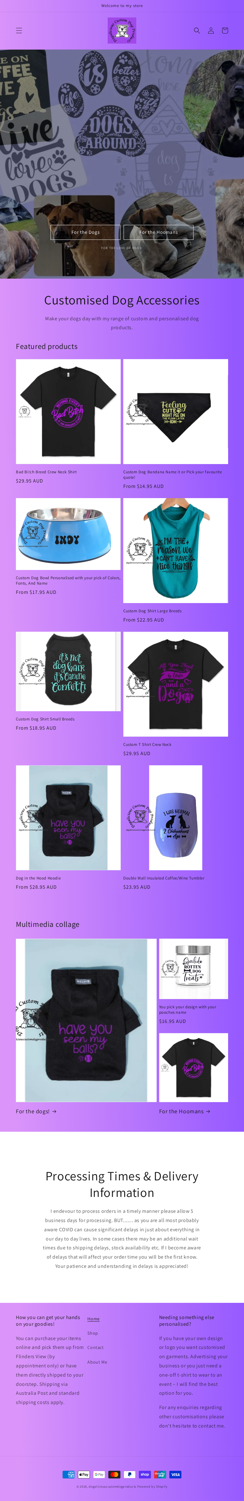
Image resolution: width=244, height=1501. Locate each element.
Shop (92, 1333)
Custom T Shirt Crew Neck (147, 744)
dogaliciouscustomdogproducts (112, 1486)
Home (93, 1319)
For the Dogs (85, 232)
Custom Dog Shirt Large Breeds (152, 611)
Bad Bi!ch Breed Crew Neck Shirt (46, 472)
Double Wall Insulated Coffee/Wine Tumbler (164, 878)
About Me (97, 1362)
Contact (95, 1347)
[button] (19, 31)
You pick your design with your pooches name (187, 1009)
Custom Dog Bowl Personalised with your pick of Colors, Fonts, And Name (68, 580)
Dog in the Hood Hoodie (38, 878)
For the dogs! (33, 1111)
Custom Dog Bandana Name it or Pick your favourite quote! (172, 474)
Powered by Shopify (152, 1486)
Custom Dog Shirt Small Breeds (45, 719)
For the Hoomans (158, 232)
